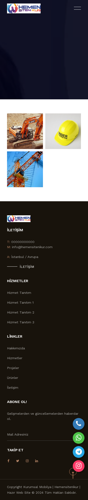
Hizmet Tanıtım (19, 293)
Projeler (13, 368)
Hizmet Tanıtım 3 (20, 322)
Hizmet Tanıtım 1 (20, 302)
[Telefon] (78, 424)
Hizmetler (14, 358)
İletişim (27, 267)
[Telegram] (78, 452)
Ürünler (12, 378)
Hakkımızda (16, 348)
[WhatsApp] (78, 438)
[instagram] (78, 466)
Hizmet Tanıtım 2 (20, 312)
